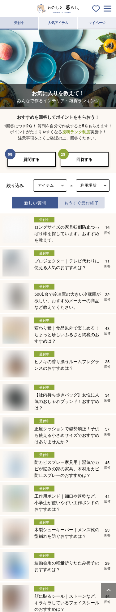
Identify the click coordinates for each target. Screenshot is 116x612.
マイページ (96, 22)
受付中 (19, 22)
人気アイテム (58, 22)
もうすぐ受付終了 (81, 202)
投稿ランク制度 (76, 132)
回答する (84, 159)
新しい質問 (35, 202)
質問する (32, 159)
